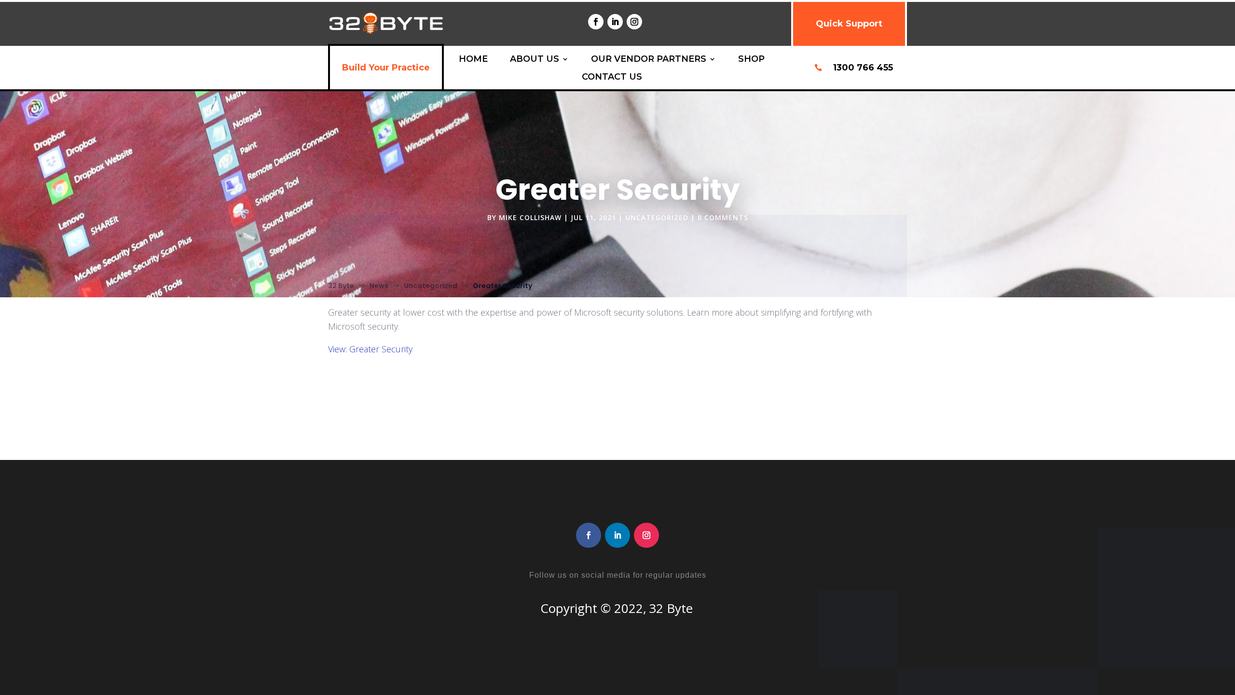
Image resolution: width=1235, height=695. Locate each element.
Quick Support (849, 23)
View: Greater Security (370, 349)
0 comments (723, 217)
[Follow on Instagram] (634, 21)
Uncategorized (656, 217)
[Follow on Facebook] (596, 21)
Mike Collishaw (530, 217)
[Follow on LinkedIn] (615, 21)
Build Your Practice (386, 67)
